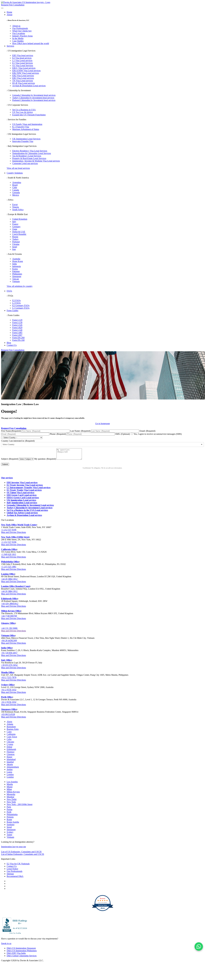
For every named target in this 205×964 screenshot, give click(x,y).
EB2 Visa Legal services (23, 75)
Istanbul (10, 762)
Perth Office (7, 697)
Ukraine (15, 244)
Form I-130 (17, 322)
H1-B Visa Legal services (23, 83)
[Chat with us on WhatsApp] (199, 946)
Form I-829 (17, 327)
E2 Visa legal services (22, 58)
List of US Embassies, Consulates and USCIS (21, 851)
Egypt (15, 204)
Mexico (15, 195)
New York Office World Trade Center (19, 525)
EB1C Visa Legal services (23, 68)
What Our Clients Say (22, 31)
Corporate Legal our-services (25, 163)
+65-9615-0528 (8, 714)
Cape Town (12, 737)
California (11, 734)
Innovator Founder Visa (22, 141)
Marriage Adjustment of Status (25, 129)
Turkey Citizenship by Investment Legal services (29, 507)
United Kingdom (19, 219)
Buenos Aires (13, 729)
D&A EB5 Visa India (16, 953)
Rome (9, 819)
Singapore (16, 276)
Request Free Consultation (12, 350)
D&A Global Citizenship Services (22, 955)
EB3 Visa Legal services (23, 78)
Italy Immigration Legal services (22, 502)
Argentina (16, 182)
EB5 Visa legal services (22, 55)
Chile (14, 187)
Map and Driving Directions (13, 532)
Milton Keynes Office (11, 611)
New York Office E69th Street (15, 537)
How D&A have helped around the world (30, 43)
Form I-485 (17, 332)
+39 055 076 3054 (9, 665)
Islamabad (11, 759)
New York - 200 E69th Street (19, 804)
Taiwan (15, 279)
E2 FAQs (16, 300)
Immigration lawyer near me (13, 846)
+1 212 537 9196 (8, 530)
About (9, 14)
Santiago (10, 824)
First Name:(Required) (11, 431)
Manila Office (7, 672)
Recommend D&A (15, 876)
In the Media (17, 38)
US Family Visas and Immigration (27, 124)
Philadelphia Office (10, 561)
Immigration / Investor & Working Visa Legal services (36, 161)
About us (16, 26)
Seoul (9, 827)
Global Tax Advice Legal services (22, 513)
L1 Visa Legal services (22, 60)
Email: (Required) (147, 431)
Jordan (10, 769)
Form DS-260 (18, 337)
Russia (15, 236)
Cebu (9, 739)
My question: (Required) (45, 459)
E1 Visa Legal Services (22, 63)
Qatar (14, 229)
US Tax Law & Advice (22, 112)
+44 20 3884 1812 (9, 579)
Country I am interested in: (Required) (18, 441)
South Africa (17, 209)
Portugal (16, 242)
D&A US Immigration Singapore (21, 948)
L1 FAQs (16, 303)
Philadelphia (12, 814)
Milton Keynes (13, 792)
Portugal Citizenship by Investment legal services (33, 100)
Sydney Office (7, 684)
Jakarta (10, 764)
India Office (6, 648)
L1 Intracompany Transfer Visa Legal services (28, 487)
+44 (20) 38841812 (9, 603)
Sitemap (10, 874)
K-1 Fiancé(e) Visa (20, 127)
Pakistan (16, 271)
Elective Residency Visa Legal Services (29, 151)
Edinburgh (11, 749)
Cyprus (10, 744)
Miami (9, 787)
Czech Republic (19, 234)
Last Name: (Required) (80, 431)
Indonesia (16, 266)
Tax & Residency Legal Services (26, 156)
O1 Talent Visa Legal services (20, 492)
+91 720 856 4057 (9, 653)
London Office (8, 574)
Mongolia (11, 794)
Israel (14, 247)
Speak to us (6, 943)
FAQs (9, 291)
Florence (10, 752)
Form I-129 (17, 320)
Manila (10, 784)
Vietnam (16, 281)
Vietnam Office (8, 635)
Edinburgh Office (9, 598)
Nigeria (15, 207)
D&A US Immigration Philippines (22, 950)
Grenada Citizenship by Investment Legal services (30, 505)
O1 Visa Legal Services (22, 65)
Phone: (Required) (58, 434)
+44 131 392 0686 (9, 628)
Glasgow (11, 754)
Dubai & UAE (18, 231)
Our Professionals (20, 28)
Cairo (9, 731)
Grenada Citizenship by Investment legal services (34, 95)
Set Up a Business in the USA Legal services (27, 510)
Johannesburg (13, 767)
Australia (16, 259)
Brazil (15, 185)
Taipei (9, 834)
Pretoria (10, 817)
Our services (7, 478)
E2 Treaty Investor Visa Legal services (25, 485)
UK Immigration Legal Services (26, 139)
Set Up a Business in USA (24, 110)
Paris (9, 807)
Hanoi (9, 757)
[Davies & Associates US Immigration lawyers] (25, 2)
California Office (9, 549)
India (14, 264)
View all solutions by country (19, 286)
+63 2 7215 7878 (8, 677)
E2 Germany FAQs (20, 305)
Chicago (10, 742)
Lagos (9, 772)
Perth (9, 812)
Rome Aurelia (13, 822)
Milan (9, 789)
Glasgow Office (8, 623)
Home (9, 12)
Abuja (9, 721)
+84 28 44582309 (9, 640)
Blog (9, 342)
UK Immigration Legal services (21, 500)
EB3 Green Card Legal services (22, 495)
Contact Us (12, 345)
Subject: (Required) (9, 459)
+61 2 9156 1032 (8, 690)
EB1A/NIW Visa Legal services (26, 70)
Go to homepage (102, 423)
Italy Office (6, 660)
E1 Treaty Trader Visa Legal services (24, 490)
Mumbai (10, 797)
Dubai (9, 747)
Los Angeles (12, 782)
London (10, 774)
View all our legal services (18, 168)
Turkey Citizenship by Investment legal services (33, 97)
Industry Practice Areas (22, 36)
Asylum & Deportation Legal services (29, 85)
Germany (16, 226)
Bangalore (11, 726)
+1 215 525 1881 (8, 566)
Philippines (17, 274)
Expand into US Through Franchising (29, 115)
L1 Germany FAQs (20, 308)
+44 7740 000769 (9, 616)
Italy (14, 221)
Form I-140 (17, 330)
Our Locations (18, 33)
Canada (15, 190)
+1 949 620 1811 (8, 554)
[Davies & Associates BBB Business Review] (15, 934)
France (15, 224)
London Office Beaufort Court (15, 586)
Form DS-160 (18, 340)
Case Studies (18, 41)
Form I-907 (17, 335)
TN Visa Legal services (22, 80)
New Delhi (11, 799)
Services (10, 46)
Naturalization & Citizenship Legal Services (31, 153)
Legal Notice (12, 869)
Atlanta (10, 724)
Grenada (16, 192)
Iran (14, 249)
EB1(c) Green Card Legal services (23, 497)
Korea (15, 269)
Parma (9, 809)
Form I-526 (17, 325)
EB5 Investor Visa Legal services (22, 482)
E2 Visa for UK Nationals (18, 863)
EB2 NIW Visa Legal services (25, 73)
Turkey (15, 239)
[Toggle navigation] (2, 8)
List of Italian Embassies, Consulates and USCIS (22, 854)
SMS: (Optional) (122, 434)
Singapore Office (9, 709)
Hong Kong (17, 261)
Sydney (10, 832)
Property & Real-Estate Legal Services (29, 158)
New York (11, 802)
